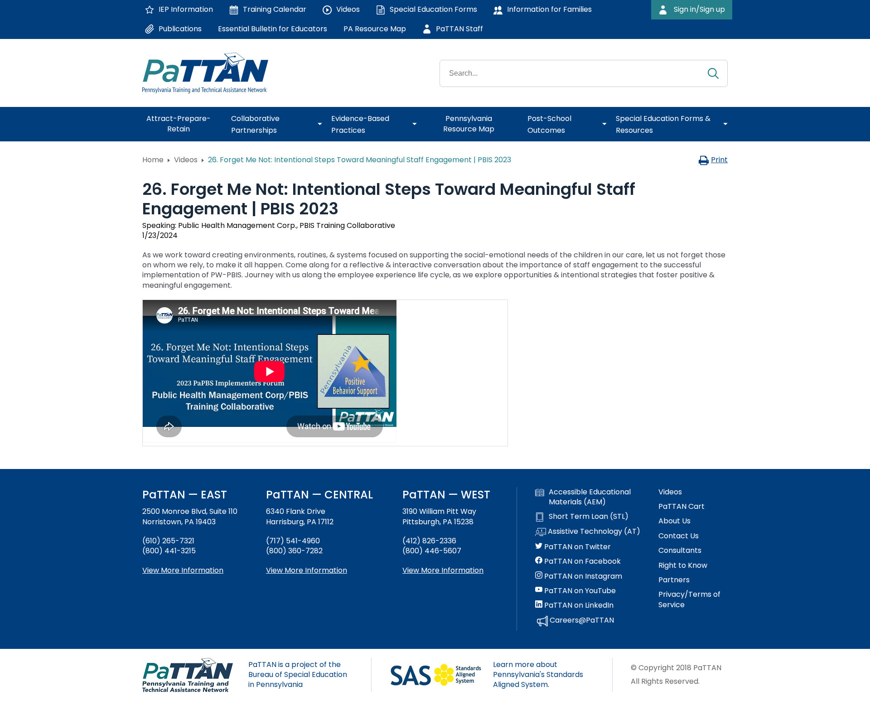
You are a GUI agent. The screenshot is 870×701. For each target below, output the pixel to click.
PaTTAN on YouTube (579, 591)
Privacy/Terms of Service (689, 599)
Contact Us (678, 536)
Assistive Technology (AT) (593, 532)
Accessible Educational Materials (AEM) (590, 497)
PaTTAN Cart (681, 507)
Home (153, 160)
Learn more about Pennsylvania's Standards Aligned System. (538, 674)
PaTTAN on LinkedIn (578, 605)
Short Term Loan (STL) (588, 517)
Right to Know (682, 565)
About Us (674, 521)
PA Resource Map (374, 29)
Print (719, 160)
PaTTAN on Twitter (576, 547)
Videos (186, 160)
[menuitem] (182, 124)
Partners (674, 580)
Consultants (679, 551)
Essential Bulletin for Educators (272, 29)
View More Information (182, 570)
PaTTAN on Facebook (581, 561)
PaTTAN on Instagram (582, 576)
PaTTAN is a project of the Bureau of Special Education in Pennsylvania (297, 674)
